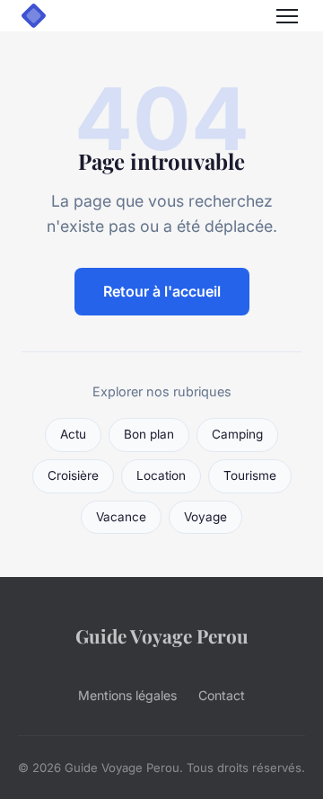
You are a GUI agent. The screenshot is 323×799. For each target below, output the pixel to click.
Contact (221, 695)
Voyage (205, 517)
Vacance (121, 517)
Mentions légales (127, 695)
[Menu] (287, 16)
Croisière (73, 475)
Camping (237, 434)
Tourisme (249, 475)
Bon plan (149, 434)
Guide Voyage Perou (162, 635)
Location (161, 475)
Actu (73, 434)
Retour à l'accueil (162, 291)
